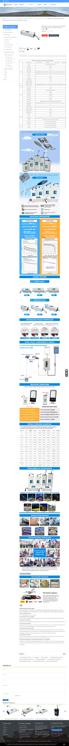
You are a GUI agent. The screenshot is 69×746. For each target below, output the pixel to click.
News (4, 732)
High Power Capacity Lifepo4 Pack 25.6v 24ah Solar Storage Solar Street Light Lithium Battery (27, 718)
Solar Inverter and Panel (24, 734)
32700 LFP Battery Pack (8, 55)
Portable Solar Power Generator (25, 732)
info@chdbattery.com (43, 726)
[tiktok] (62, 733)
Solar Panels (6, 42)
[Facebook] (52, 733)
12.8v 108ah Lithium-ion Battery (25, 657)
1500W (5, 72)
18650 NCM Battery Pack (8, 54)
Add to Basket (54, 35)
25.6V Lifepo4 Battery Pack (10, 62)
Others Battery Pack (8, 66)
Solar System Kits (7, 39)
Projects (5, 731)
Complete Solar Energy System (10, 37)
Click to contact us (56, 730)
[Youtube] (55, 733)
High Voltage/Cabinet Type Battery (26, 729)
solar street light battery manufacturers (26, 659)
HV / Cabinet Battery (8, 49)
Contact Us (5, 734)
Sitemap (49, 741)
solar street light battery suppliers (38, 661)
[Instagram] (58, 733)
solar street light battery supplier (25, 661)
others (5, 79)
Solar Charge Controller (8, 45)
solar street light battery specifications (54, 659)
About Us (5, 727)
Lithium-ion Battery (44, 657)
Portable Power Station (8, 69)
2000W (5, 74)
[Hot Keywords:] (65, 1)
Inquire (44, 35)
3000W (5, 75)
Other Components (7, 47)
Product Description (23, 56)
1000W (5, 71)
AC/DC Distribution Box (8, 44)
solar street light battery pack (40, 659)
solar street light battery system (51, 661)
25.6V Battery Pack (8, 60)
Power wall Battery (7, 29)
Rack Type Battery (23, 727)
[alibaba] (52, 736)
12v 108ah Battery (36, 657)
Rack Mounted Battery (8, 32)
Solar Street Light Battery (9, 52)
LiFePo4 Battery (7, 34)
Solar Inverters (7, 40)
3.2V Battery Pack (8, 63)
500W (5, 77)
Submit (5, 699)
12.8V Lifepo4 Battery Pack (10, 58)
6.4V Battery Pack (8, 65)
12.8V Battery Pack (8, 57)
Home (4, 726)
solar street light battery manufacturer (56, 657)
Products (5, 729)
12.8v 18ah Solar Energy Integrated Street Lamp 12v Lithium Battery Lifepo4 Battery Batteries (42, 718)
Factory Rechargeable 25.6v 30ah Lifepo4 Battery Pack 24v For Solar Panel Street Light (57, 718)
